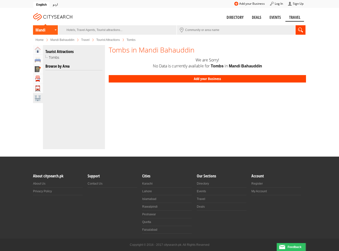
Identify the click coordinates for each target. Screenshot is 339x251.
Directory (235, 17)
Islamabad (149, 199)
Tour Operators (38, 79)
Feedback (295, 247)
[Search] (300, 30)
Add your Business (252, 3)
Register (257, 183)
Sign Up (298, 3)
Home (39, 40)
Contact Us (95, 183)
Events (275, 17)
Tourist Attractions (108, 40)
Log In (279, 3)
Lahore (147, 191)
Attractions (38, 98)
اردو (55, 4)
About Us (39, 183)
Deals (256, 17)
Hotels (38, 59)
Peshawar (149, 214)
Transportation (38, 88)
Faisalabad (149, 229)
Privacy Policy (42, 191)
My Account (259, 191)
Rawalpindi (150, 206)
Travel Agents (38, 69)
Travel (294, 17)
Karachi (147, 183)
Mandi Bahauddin (41, 31)
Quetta (146, 222)
